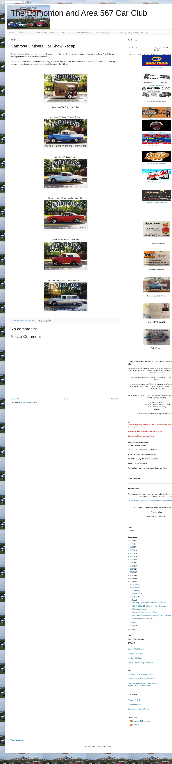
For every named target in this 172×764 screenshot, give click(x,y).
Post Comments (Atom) (29, 403)
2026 (132, 541)
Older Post (115, 399)
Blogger (108, 747)
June (134, 622)
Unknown (135, 725)
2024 (132, 547)
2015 (132, 575)
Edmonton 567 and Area (141, 721)
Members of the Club (105, 32)
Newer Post (15, 399)
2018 (132, 566)
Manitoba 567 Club (135, 658)
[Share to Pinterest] (49, 320)
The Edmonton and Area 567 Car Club (79, 12)
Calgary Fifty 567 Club (136, 649)
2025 (132, 544)
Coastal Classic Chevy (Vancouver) (140, 663)
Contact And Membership (80, 32)
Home (11, 32)
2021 (132, 556)
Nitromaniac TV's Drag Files (156, 132)
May (133, 626)
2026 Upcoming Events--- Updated (133, 32)
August (134, 597)
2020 (132, 560)
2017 (132, 569)
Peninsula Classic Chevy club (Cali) (141, 674)
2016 (132, 572)
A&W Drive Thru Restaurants (156, 164)
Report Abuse (17, 740)
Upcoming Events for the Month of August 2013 (149, 603)
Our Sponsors (24, 32)
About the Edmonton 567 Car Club (50, 32)
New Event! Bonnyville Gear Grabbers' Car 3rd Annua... (152, 615)
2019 (132, 563)
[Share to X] (44, 320)
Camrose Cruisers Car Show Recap (145, 612)
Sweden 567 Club (134, 705)
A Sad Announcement (139, 609)
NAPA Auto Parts (156, 68)
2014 (132, 578)
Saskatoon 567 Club (135, 654)
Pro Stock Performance (156, 146)
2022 (132, 553)
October (135, 591)
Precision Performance (156, 85)
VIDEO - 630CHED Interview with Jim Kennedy (149, 606)
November (136, 587)
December (136, 584)
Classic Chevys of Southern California (141, 679)
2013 (132, 582)
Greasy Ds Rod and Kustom (156, 202)
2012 (132, 629)
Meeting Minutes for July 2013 (143, 618)
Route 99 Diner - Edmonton (156, 182)
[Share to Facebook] (47, 320)
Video (132, 531)
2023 (132, 550)
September (136, 594)
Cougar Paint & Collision (156, 119)
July (133, 600)
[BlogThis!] (42, 320)
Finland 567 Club (134, 700)
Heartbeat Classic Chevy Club (139, 686)
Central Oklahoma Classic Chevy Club (142, 683)
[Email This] (39, 320)
